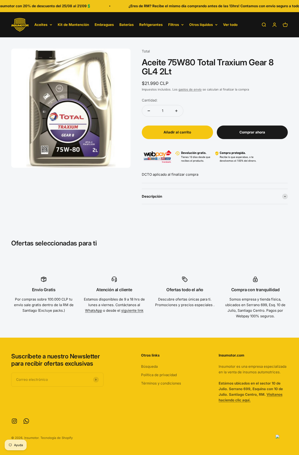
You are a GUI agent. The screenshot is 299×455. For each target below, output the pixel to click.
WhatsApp (93, 310)
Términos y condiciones (161, 383)
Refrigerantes (151, 24)
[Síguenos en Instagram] (14, 421)
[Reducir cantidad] (149, 110)
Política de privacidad (159, 375)
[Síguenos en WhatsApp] (26, 421)
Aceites (40, 24)
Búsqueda (149, 366)
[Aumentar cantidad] (176, 110)
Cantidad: (149, 100)
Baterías (126, 24)
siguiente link (132, 310)
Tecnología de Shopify (56, 438)
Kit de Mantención (73, 24)
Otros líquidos (201, 24)
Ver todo (230, 24)
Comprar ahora (252, 132)
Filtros (173, 24)
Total (146, 51)
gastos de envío (190, 89)
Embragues (104, 24)
